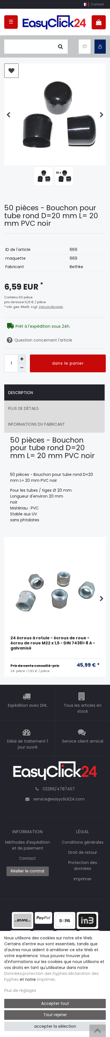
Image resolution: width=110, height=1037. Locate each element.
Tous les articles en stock (83, 708)
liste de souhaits (11, 71)
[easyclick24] (55, 772)
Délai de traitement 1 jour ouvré (27, 744)
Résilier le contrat (28, 871)
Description (20, 392)
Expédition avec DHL (27, 705)
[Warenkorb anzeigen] (99, 22)
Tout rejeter (55, 1015)
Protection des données (82, 865)
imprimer (46, 979)
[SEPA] (64, 920)
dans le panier (68, 363)
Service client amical (82, 741)
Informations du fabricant (36, 424)
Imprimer (83, 879)
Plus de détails (23, 408)
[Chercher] (60, 47)
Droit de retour (82, 852)
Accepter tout (55, 1003)
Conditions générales (83, 842)
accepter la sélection (55, 1026)
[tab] (54, 392)
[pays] (85, 4)
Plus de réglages (20, 990)
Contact (97, 4)
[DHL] (22, 920)
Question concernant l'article (43, 340)
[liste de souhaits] (85, 47)
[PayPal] (43, 917)
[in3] (87, 920)
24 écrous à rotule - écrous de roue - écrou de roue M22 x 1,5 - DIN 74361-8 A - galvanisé (52, 643)
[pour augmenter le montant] (22, 359)
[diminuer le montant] (22, 368)
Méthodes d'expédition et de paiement (27, 845)
